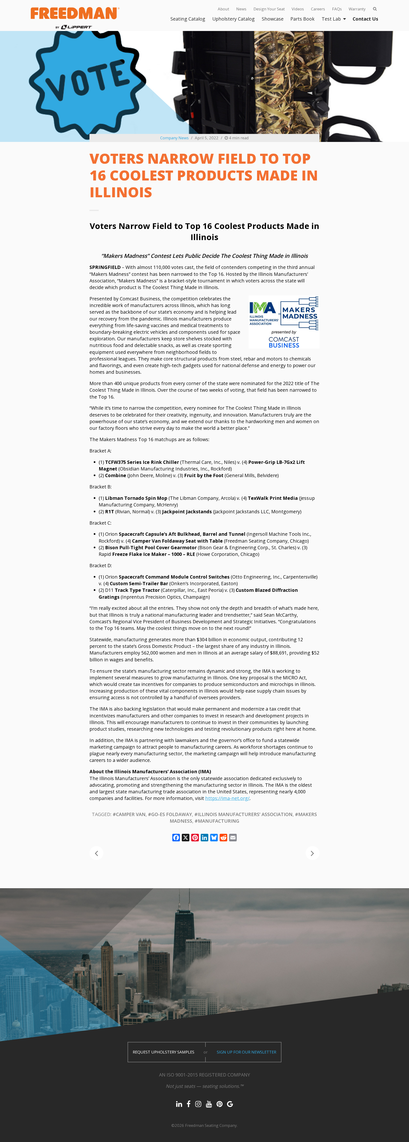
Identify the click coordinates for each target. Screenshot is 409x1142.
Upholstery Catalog (233, 19)
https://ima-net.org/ (227, 798)
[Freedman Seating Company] (75, 18)
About (223, 9)
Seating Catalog (187, 19)
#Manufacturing (217, 821)
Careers (318, 9)
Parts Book (302, 19)
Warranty (357, 9)
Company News (174, 138)
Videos (298, 9)
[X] (185, 838)
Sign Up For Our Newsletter (246, 1052)
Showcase (273, 19)
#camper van (129, 814)
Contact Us (365, 19)
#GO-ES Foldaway (170, 814)
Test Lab (331, 19)
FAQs (337, 9)
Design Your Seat (269, 9)
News (241, 9)
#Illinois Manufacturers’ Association (243, 814)
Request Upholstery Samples (163, 1052)
